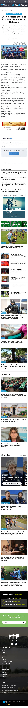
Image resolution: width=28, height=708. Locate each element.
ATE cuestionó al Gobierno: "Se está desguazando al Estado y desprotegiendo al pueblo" (14, 395)
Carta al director (6, 674)
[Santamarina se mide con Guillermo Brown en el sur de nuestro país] (14, 236)
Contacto (4, 678)
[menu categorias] (26, 5)
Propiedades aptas (15, 604)
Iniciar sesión (14, 153)
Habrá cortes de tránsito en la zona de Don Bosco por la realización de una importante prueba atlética (12, 533)
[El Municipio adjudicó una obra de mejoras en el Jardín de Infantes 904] (14, 410)
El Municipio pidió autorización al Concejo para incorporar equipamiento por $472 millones (18, 256)
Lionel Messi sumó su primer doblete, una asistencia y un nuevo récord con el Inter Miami (14, 184)
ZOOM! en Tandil (6, 663)
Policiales (4, 652)
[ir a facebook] (12, 643)
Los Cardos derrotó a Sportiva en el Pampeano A (18, 293)
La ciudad (4, 654)
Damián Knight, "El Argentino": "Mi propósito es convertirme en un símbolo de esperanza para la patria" (13, 317)
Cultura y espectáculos (7, 661)
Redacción (4, 672)
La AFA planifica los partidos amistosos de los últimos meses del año (14, 173)
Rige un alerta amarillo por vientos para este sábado (18, 285)
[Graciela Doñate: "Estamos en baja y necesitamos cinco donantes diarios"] (14, 331)
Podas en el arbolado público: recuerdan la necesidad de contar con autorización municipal (13, 366)
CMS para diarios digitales (14, 704)
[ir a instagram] (16, 643)
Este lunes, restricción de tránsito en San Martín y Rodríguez (18, 262)
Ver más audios (23, 455)
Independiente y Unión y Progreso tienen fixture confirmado (18, 271)
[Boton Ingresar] (26, 1)
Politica (4, 659)
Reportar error (6, 676)
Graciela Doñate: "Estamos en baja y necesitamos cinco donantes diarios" (12, 341)
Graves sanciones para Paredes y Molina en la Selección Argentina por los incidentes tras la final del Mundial (13, 584)
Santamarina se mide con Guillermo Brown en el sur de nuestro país (12, 246)
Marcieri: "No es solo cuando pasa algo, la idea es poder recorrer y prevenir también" (13, 445)
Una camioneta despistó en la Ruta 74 (13, 195)
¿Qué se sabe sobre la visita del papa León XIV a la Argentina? (18, 278)
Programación (5, 665)
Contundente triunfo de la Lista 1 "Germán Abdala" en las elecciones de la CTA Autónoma (13, 508)
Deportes (4, 656)
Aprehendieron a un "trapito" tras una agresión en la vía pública (13, 190)
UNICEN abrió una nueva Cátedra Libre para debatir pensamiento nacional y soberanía (13, 559)
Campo (4, 657)
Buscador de (13, 601)
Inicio (3, 650)
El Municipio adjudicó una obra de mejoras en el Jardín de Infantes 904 (13, 420)
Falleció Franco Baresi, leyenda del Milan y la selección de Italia (14, 178)
